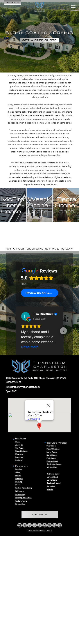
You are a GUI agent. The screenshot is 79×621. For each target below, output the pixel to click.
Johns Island (52, 480)
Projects (18, 460)
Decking (18, 482)
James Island (52, 477)
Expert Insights (21, 451)
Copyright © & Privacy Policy (40, 530)
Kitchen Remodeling (23, 488)
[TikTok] (39, 525)
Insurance (19, 457)
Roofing (18, 469)
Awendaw (51, 486)
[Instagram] (44, 525)
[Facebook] (34, 525)
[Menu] (73, 7)
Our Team (19, 448)
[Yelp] (59, 525)
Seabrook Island (53, 483)
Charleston (51, 446)
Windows (19, 479)
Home (17, 442)
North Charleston (54, 464)
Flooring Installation (23, 498)
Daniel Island (52, 455)
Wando (50, 489)
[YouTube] (29, 525)
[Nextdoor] (54, 525)
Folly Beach (51, 458)
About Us (19, 445)
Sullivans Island (53, 474)
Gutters (18, 475)
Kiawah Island (52, 461)
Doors (17, 485)
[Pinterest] (49, 525)
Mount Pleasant (53, 449)
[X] (24, 525)
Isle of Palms (52, 452)
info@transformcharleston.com (23, 387)
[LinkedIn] (19, 525)
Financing (19, 454)
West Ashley (52, 467)
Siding (17, 472)
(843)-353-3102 (13, 382)
